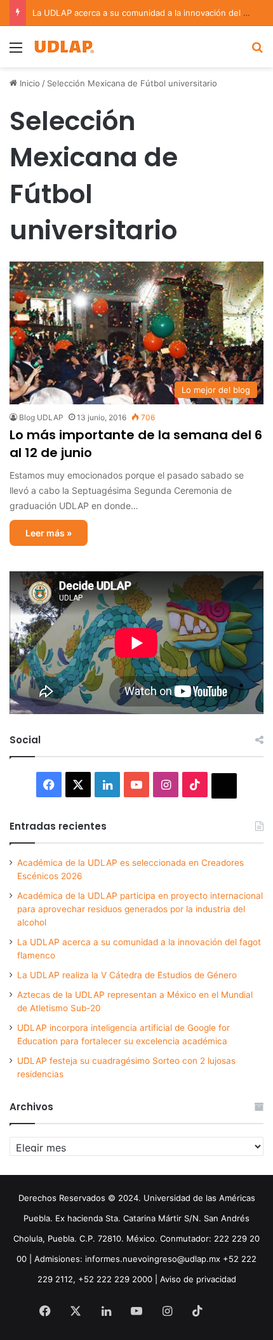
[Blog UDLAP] (63, 46)
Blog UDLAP (41, 417)
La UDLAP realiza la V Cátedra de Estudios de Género (127, 975)
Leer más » (48, 532)
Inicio (28, 83)
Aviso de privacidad (198, 1279)
